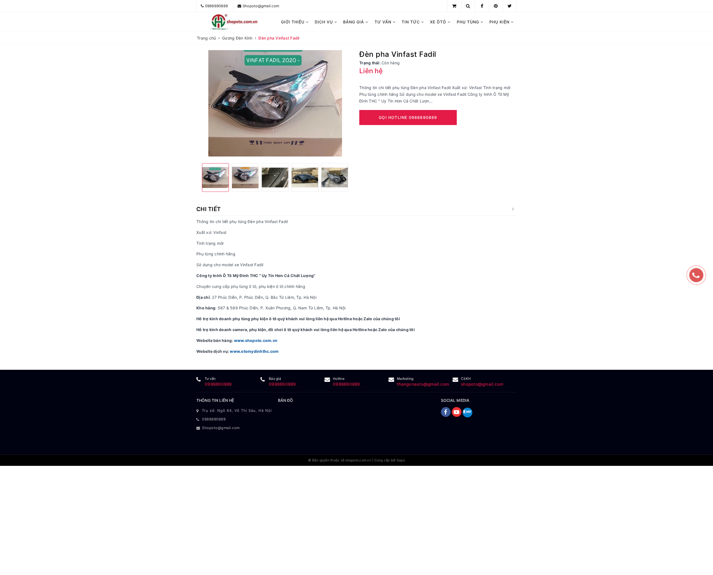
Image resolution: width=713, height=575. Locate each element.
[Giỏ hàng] (454, 6)
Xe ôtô (439, 21)
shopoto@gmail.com (482, 384)
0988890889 (216, 6)
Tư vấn (384, 21)
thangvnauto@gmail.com (423, 384)
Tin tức (411, 21)
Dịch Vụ (324, 21)
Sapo (401, 460)
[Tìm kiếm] (468, 6)
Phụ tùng (468, 21)
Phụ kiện (500, 21)
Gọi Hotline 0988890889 (408, 117)
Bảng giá (354, 21)
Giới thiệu (293, 21)
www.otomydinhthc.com (254, 351)
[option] (275, 103)
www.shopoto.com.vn (256, 340)
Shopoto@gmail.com (261, 6)
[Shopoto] (234, 22)
